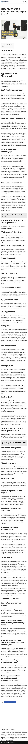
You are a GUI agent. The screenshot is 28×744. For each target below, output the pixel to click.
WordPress (12, 742)
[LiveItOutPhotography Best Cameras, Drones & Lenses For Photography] (5, 2)
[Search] (25, 1)
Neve (2, 742)
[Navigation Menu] (23, 2)
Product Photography (10, 702)
